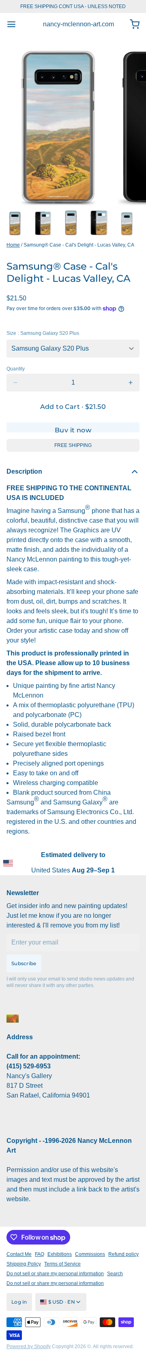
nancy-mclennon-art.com (78, 24)
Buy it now (73, 429)
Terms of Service (62, 1264)
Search (115, 1273)
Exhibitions (59, 1254)
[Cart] (131, 24)
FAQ (39, 1254)
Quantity (15, 369)
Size (42, 333)
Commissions (90, 1254)
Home (13, 245)
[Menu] (14, 24)
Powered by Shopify (28, 1346)
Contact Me (19, 1254)
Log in (19, 1302)
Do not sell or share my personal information (55, 1273)
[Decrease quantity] (15, 382)
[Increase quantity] (131, 382)
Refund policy (123, 1254)
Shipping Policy (23, 1264)
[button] (73, 407)
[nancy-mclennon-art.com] (12, 1019)
